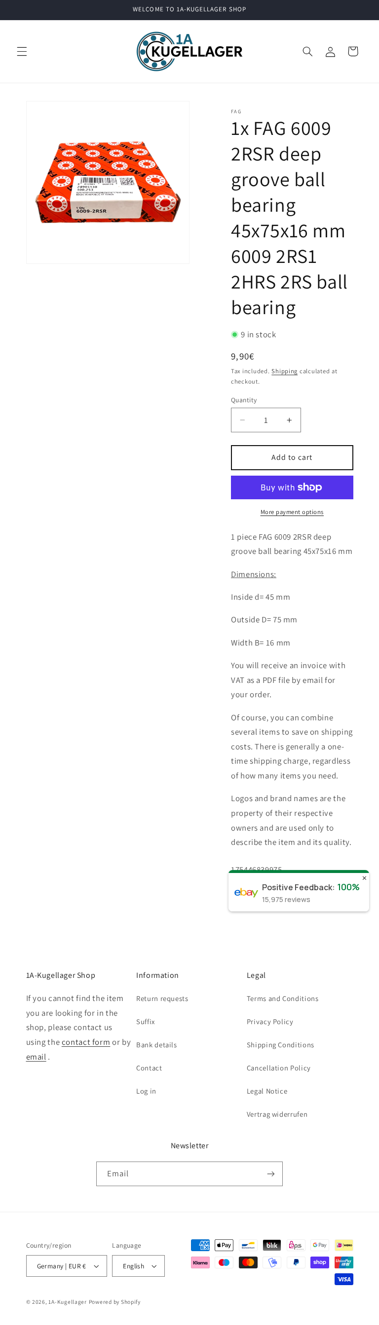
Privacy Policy (270, 1021)
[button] (21, 51)
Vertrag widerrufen (277, 1114)
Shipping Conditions (280, 1044)
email (36, 1056)
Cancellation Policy (279, 1067)
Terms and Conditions (283, 998)
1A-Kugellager (67, 1301)
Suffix (145, 1021)
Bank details (156, 1044)
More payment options (292, 512)
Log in (146, 1091)
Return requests (162, 998)
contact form (86, 1041)
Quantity (244, 399)
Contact (149, 1067)
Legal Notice (267, 1091)
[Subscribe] (271, 1174)
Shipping (284, 371)
